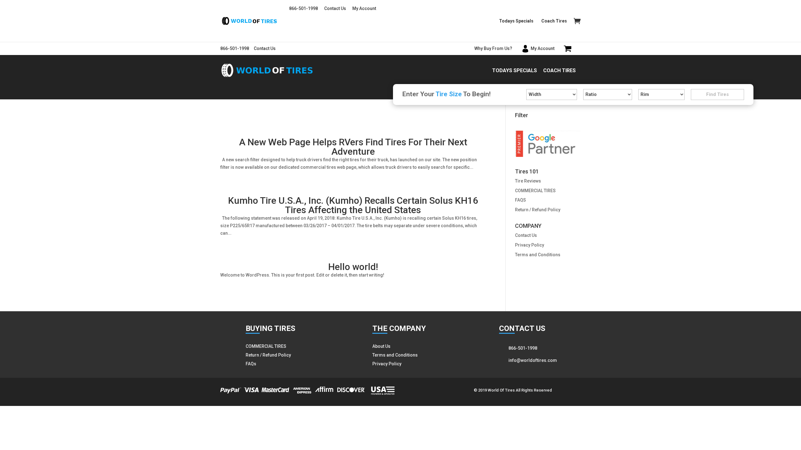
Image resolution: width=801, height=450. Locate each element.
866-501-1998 (303, 8)
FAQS (520, 200)
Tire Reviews (528, 180)
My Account (364, 8)
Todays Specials (516, 21)
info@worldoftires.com (532, 360)
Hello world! (353, 266)
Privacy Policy (529, 245)
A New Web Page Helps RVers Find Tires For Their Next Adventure (353, 147)
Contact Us (335, 8)
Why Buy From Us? (493, 48)
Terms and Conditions (537, 254)
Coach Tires (554, 21)
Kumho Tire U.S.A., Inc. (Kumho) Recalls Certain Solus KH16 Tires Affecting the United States (353, 205)
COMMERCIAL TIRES (535, 190)
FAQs (251, 363)
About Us (381, 346)
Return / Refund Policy (537, 209)
